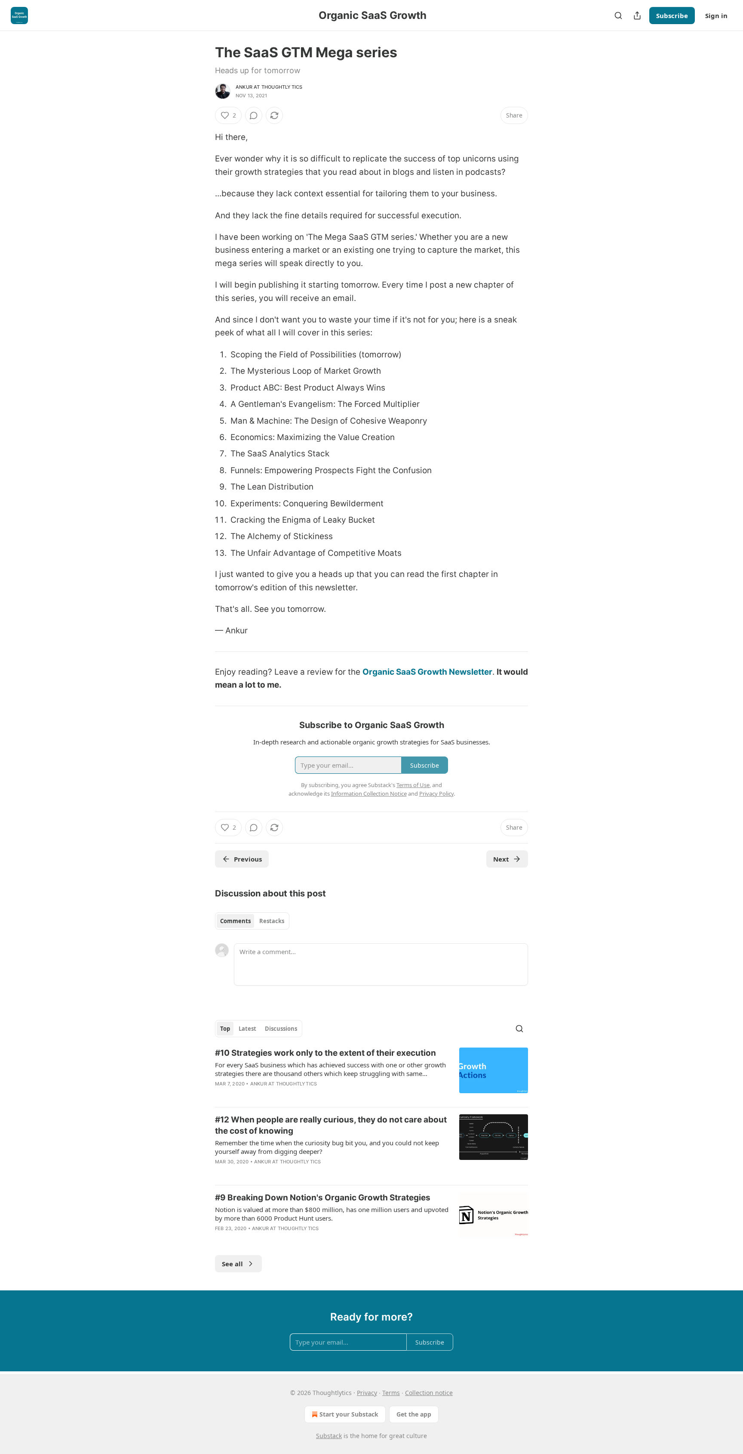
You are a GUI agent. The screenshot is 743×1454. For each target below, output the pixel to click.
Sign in (716, 15)
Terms (391, 1393)
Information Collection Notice (369, 793)
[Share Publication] (637, 15)
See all (232, 1263)
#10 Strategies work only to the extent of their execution (325, 1053)
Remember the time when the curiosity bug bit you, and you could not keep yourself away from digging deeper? (327, 1147)
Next (501, 859)
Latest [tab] (247, 1028)
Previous (248, 859)
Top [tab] (225, 1028)
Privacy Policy (436, 793)
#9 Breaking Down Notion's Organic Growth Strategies (322, 1198)
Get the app (413, 1414)
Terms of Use (413, 785)
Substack (329, 1436)
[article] (371, 1074)
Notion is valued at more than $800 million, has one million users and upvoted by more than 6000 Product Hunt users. (331, 1213)
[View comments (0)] (253, 115)
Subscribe (672, 15)
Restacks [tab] (271, 921)
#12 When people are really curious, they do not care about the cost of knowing (331, 1125)
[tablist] (252, 921)
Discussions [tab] (281, 1028)
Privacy (367, 1393)
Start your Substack (348, 1414)
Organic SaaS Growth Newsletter (427, 672)
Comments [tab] (235, 921)
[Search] (618, 15)
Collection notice (429, 1393)
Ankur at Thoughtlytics (269, 87)
